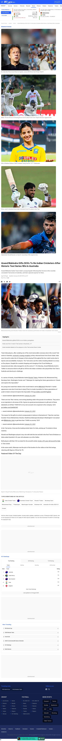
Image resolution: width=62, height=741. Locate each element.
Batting (22, 565)
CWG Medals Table (9, 632)
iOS (10, 519)
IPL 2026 (4, 15)
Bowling (37, 565)
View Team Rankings (31, 589)
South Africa (12, 575)
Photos (39, 6)
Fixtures (22, 6)
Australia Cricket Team (26, 500)
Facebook (7, 517)
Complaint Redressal (41, 729)
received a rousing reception (22, 355)
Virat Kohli (7, 636)
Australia (11, 572)
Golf (45, 709)
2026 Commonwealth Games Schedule (14, 640)
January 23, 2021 (30, 395)
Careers (51, 729)
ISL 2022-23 (26, 700)
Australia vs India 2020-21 (51, 504)
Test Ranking (11, 560)
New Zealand (12, 579)
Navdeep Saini (49, 500)
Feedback (17, 729)
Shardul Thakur (33, 377)
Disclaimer (25, 729)
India (10, 582)
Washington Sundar (27, 504)
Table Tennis (47, 720)
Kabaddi (46, 713)
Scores (10, 6)
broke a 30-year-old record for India (49, 441)
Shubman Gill (38, 504)
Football (15, 515)
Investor (32, 729)
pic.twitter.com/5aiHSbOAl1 (9, 407)
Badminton (54, 705)
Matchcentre (26, 713)
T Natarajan (16, 504)
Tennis (54, 701)
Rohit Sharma (8, 649)
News (33, 6)
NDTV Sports (54, 515)
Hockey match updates (28, 515)
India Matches (5, 12)
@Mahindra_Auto (9, 420)
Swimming (47, 717)
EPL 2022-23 (35, 700)
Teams (56, 6)
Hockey (46, 705)
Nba (50, 709)
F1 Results (46, 515)
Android (5, 519)
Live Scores (5, 700)
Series (16, 6)
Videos (44, 6)
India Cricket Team (10, 500)
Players (13, 711)
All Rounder (52, 565)
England (11, 585)
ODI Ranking (31, 560)
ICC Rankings (8, 645)
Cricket (3, 5)
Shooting (54, 713)
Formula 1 (46, 701)
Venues (4, 713)
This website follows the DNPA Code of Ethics (18, 734)
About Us (10, 729)
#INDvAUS (42, 386)
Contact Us (3, 731)
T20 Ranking (51, 560)
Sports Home (4, 23)
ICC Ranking (15, 713)
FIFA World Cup (8, 628)
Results (28, 6)
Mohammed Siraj (6, 504)
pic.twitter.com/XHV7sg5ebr (42, 392)
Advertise (3, 729)
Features (50, 6)
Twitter (20, 517)
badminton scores (38, 515)
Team (8, 565)
